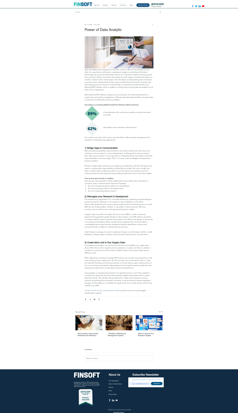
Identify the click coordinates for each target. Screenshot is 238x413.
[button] (160, 12)
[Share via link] (99, 299)
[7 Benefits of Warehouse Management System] (119, 322)
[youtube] (203, 6)
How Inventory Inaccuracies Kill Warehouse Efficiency (88, 334)
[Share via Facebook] (85, 299)
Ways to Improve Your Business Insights (146, 334)
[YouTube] (116, 400)
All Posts (77, 12)
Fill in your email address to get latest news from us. (146, 380)
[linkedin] (200, 6)
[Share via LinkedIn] (94, 299)
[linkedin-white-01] (113, 400)
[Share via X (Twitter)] (90, 299)
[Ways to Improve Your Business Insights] (149, 322)
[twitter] (196, 6)
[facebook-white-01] (110, 400)
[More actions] (152, 24)
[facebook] (193, 6)
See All (161, 312)
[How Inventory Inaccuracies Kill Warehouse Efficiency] (88, 322)
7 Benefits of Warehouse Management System (117, 334)
